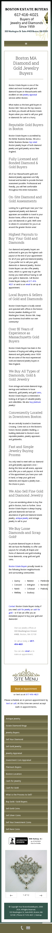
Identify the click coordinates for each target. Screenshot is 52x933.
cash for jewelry (23, 609)
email (28, 284)
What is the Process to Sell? (19, 794)
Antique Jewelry (13, 718)
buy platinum (35, 402)
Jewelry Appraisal (14, 753)
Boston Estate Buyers (18, 566)
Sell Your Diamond (14, 739)
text (8, 703)
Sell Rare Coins (13, 829)
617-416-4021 (32, 694)
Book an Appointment (26, 688)
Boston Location (14, 774)
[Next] (40, 895)
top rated (33, 142)
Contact (12, 606)
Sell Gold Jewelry (13, 746)
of (26, 895)
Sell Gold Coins (13, 808)
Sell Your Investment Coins (18, 822)
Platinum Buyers (13, 767)
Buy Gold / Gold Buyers (16, 801)
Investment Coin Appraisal (18, 760)
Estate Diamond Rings (16, 725)
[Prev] (11, 895)
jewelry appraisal (30, 95)
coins (39, 392)
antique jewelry (22, 518)
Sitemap (38, 915)
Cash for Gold (12, 788)
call (14, 703)
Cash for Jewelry (13, 781)
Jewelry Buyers (12, 732)
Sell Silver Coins (13, 815)
